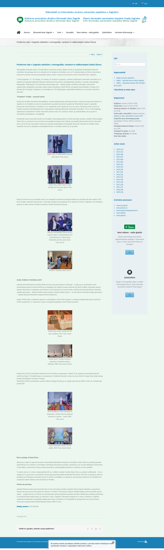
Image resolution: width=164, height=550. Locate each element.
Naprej (99, 54)
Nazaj (93, 54)
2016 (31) (119, 174)
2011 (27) (119, 187)
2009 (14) (119, 192)
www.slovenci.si (122, 208)
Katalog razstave (22, 506)
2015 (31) (119, 177)
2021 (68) (119, 162)
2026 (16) (119, 149)
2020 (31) (119, 164)
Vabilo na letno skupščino (125, 78)
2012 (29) (119, 185)
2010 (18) (119, 190)
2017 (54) (119, 172)
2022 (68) (119, 159)
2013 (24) (119, 182)
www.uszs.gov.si (122, 205)
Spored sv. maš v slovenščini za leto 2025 (128, 116)
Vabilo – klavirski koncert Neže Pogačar (130, 80)
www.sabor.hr (121, 215)
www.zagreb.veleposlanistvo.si (127, 210)
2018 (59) (119, 169)
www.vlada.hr (121, 213)
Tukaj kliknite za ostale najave (124, 90)
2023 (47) (119, 157)
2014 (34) (119, 179)
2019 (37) (119, 167)
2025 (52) (119, 152)
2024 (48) (119, 154)
